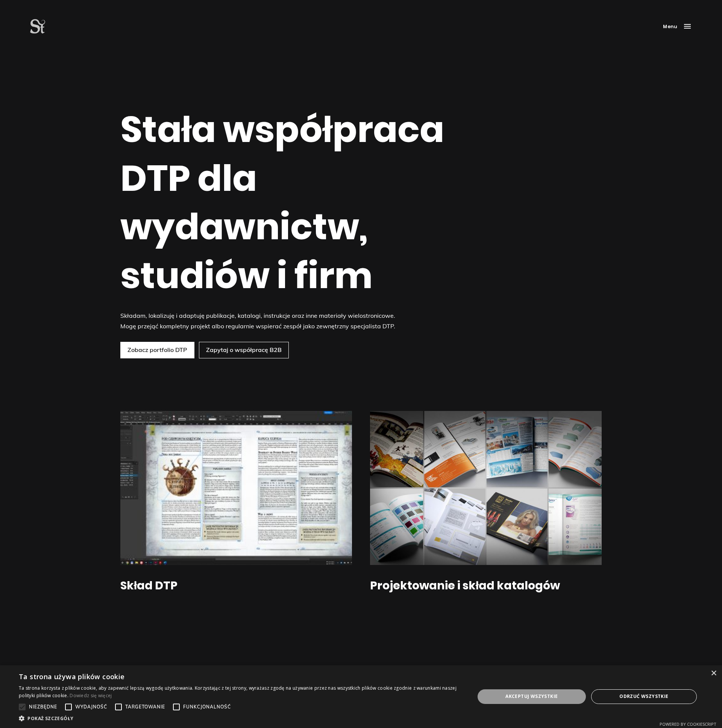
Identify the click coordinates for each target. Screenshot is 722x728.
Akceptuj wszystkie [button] (531, 696)
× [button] (713, 673)
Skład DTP (148, 585)
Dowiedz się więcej (91, 695)
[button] (240, 718)
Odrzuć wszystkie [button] (643, 696)
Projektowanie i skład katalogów (465, 585)
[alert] (361, 696)
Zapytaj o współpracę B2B (244, 349)
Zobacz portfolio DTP (157, 349)
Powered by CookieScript (688, 724)
